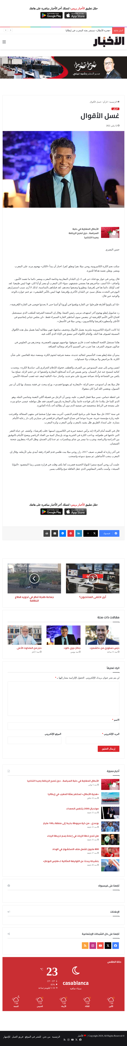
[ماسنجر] (62, 533)
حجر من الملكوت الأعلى (29, 648)
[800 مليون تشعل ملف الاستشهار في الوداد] (110, 852)
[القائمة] (4, 43)
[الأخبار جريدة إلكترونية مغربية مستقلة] (109, 41)
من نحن (46, 1037)
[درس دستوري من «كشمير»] (102, 635)
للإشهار (6, 1037)
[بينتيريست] (70, 533)
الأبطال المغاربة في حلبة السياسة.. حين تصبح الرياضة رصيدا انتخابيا (84, 233)
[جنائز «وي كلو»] (63, 635)
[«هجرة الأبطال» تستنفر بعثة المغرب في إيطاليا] (110, 798)
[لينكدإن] (78, 533)
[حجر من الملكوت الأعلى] (25, 635)
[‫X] (108, 945)
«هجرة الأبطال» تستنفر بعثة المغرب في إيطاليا (73, 794)
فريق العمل (17, 1037)
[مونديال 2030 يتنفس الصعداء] (110, 813)
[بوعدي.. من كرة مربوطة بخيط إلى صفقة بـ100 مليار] (110, 826)
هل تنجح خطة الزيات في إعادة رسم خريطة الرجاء (73, 836)
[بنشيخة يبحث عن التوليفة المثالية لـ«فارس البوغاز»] (110, 865)
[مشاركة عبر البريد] (54, 533)
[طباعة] (46, 533)
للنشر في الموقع (33, 1037)
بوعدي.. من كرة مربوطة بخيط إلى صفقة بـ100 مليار (71, 823)
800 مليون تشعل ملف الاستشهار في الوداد (75, 849)
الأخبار (80, 1036)
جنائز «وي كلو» (72, 648)
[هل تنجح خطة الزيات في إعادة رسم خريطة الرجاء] (110, 839)
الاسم (115, 720)
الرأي (105, 102)
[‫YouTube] (100, 945)
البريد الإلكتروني (110, 734)
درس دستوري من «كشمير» (104, 648)
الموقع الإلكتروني (53, 734)
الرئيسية (113, 102)
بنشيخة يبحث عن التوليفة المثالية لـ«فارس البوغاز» (71, 861)
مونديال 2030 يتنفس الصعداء (82, 808)
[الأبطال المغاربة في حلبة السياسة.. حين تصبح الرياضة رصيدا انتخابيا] (110, 232)
